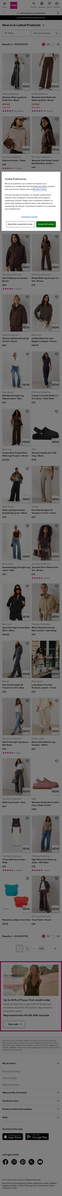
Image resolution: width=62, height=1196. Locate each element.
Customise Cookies (29, 217)
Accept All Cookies (46, 224)
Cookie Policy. (40, 189)
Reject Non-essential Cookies (20, 224)
